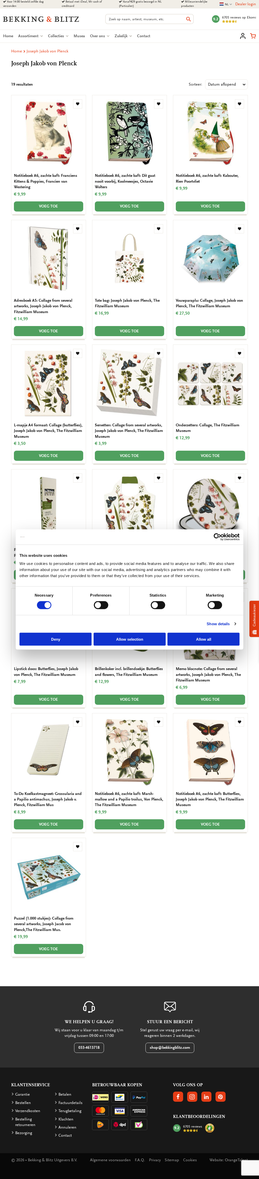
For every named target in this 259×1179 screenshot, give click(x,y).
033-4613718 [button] (89, 1047)
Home (8, 36)
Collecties (56, 36)
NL (226, 4)
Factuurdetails (70, 1102)
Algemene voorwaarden (110, 1160)
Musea (79, 36)
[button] (253, 36)
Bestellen (23, 1102)
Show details (218, 624)
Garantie (22, 1094)
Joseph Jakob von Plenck (47, 51)
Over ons (98, 36)
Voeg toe (48, 206)
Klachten (65, 1119)
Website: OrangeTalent (228, 1160)
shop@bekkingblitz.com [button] (170, 1047)
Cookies (190, 1160)
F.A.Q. (140, 1160)
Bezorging (23, 1133)
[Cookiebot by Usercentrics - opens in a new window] (217, 537)
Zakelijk (121, 36)
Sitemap (172, 1160)
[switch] (101, 605)
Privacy (155, 1160)
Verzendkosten (27, 1111)
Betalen (64, 1094)
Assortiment (28, 36)
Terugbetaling (69, 1111)
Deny (55, 639)
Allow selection (129, 639)
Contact (143, 36)
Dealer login (245, 4)
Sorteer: (195, 84)
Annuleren (67, 1127)
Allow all (203, 639)
